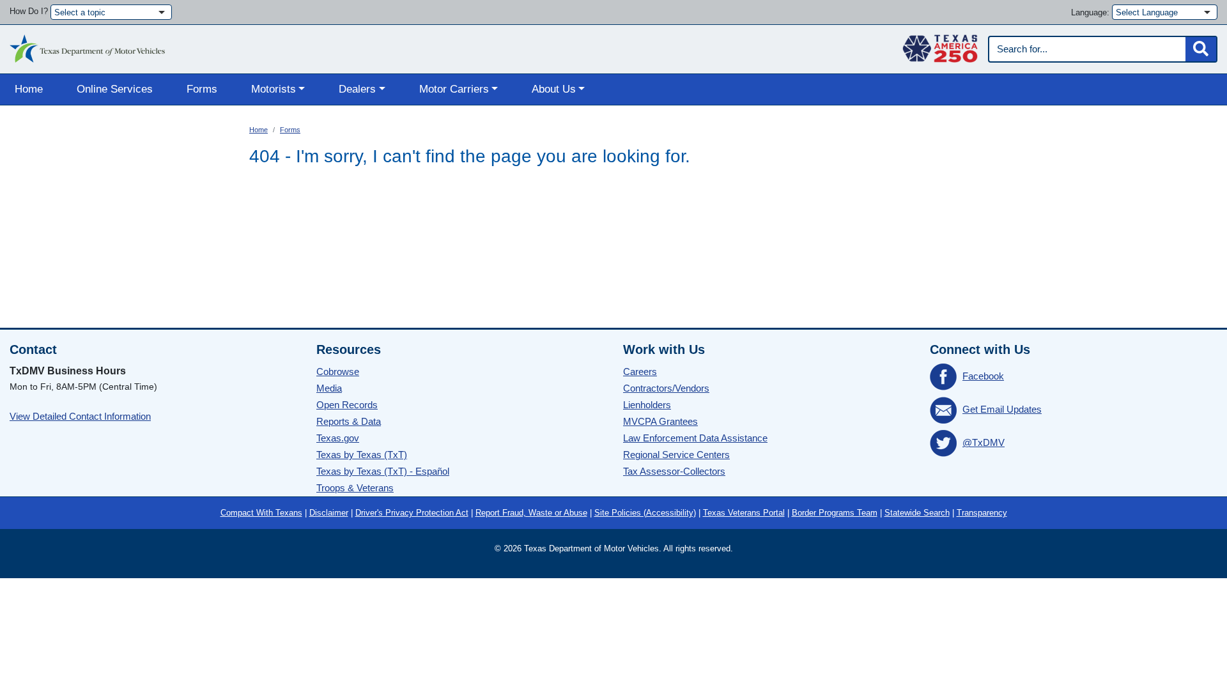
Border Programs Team (834, 513)
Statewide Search (917, 513)
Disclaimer (328, 513)
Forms (202, 89)
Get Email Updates (1002, 409)
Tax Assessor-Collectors (674, 471)
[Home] (87, 45)
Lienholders (647, 404)
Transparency (982, 513)
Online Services (115, 89)
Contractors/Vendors (666, 388)
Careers (640, 371)
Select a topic (79, 12)
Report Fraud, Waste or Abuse (531, 513)
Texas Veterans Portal (744, 513)
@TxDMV (983, 442)
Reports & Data (348, 421)
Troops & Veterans (355, 487)
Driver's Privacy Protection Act (411, 513)
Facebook (983, 376)
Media (329, 388)
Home (29, 89)
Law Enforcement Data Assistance (695, 438)
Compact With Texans (261, 513)
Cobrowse (337, 371)
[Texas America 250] (940, 45)
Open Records (347, 404)
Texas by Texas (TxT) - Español (382, 471)
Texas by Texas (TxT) (361, 454)
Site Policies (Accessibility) (645, 513)
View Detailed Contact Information (80, 416)
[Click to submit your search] (1200, 49)
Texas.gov (337, 438)
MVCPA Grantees (660, 421)
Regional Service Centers (676, 454)
